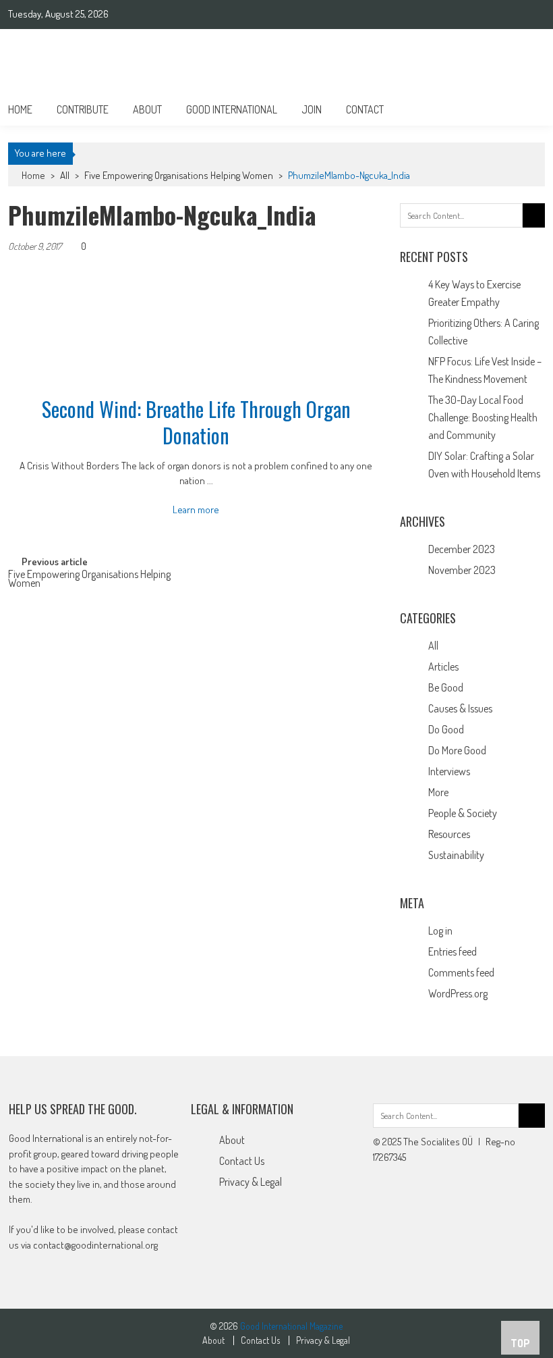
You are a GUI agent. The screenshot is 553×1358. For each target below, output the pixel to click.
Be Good (445, 687)
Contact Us (241, 1161)
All (64, 175)
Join (311, 109)
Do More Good (457, 750)
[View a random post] (524, 109)
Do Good (446, 729)
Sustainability (456, 855)
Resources (449, 834)
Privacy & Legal (250, 1182)
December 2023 (461, 549)
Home (20, 109)
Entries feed (452, 951)
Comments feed (461, 972)
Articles (443, 666)
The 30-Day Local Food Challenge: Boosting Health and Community (482, 417)
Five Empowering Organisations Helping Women (178, 175)
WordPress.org (458, 993)
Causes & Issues (460, 708)
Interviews (449, 771)
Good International (231, 109)
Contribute (83, 109)
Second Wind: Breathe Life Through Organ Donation (196, 422)
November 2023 (462, 570)
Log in (440, 930)
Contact (365, 109)
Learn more (196, 509)
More (438, 792)
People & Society (462, 813)
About (147, 109)
